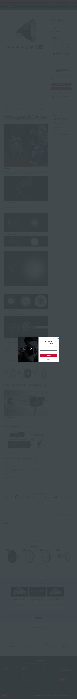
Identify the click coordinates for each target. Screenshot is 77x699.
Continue (49, 355)
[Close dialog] (58, 338)
